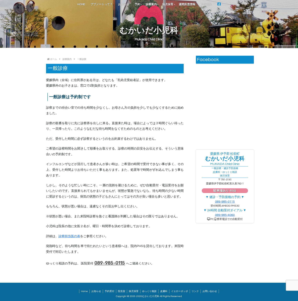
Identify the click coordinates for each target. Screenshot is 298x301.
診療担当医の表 (69, 236)
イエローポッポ (179, 291)
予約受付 (109, 291)
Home (84, 291)
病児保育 (133, 291)
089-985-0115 (110, 262)
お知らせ (96, 291)
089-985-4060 (225, 215)
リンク (195, 291)
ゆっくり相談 (149, 291)
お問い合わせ (209, 291)
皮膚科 (163, 291)
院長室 (121, 291)
